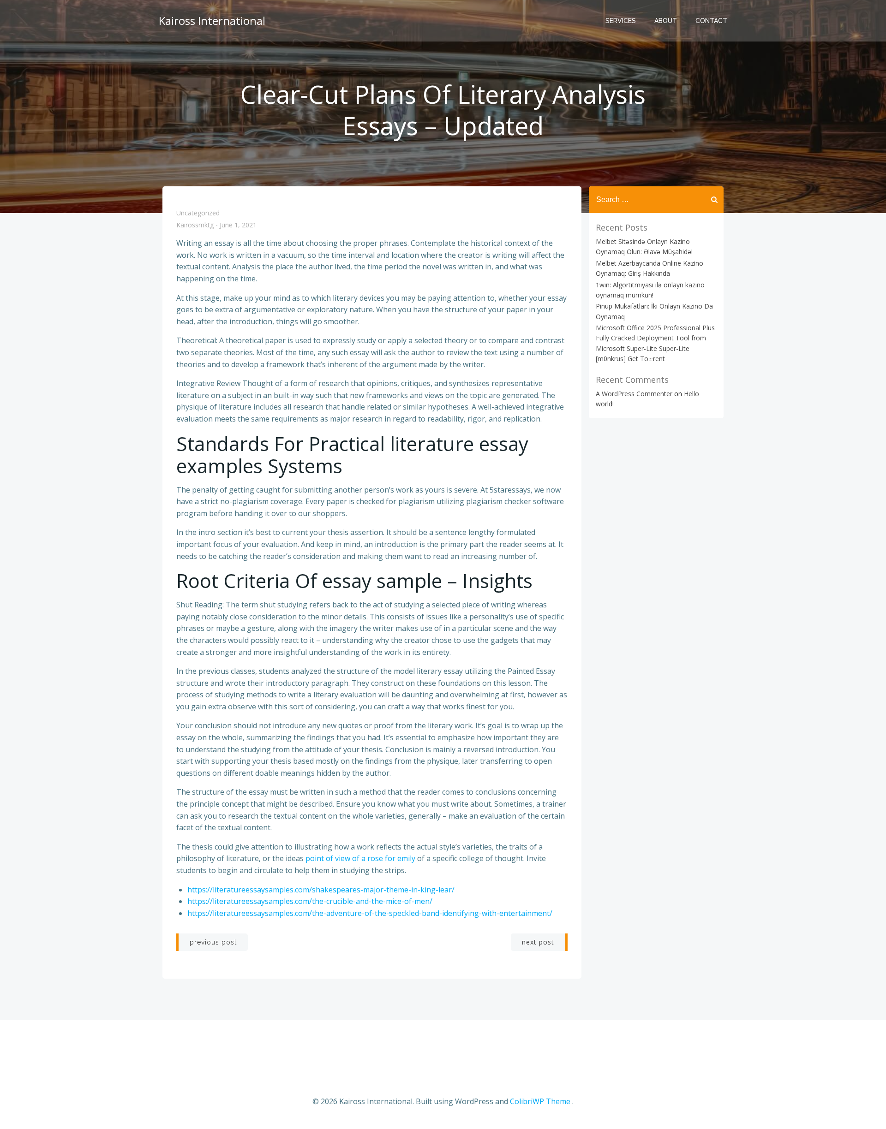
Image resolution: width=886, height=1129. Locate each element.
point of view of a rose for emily (360, 858)
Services (620, 20)
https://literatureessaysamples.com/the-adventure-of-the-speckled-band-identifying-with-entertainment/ (369, 913)
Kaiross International (212, 20)
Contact (711, 20)
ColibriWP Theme (540, 1101)
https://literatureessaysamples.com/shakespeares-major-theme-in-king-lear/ (321, 890)
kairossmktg (195, 225)
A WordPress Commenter (634, 393)
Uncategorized (198, 212)
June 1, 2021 (238, 225)
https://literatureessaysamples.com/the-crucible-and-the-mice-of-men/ (309, 901)
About (665, 20)
